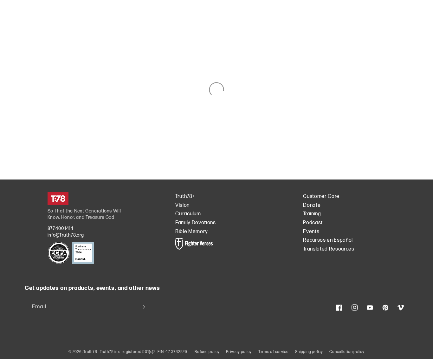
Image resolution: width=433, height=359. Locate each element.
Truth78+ (185, 196)
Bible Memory (191, 232)
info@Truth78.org (66, 235)
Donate (311, 205)
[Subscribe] (142, 307)
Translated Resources (328, 249)
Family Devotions (195, 223)
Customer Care (321, 196)
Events (311, 232)
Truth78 (90, 351)
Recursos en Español (328, 240)
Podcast (313, 223)
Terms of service (273, 351)
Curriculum (188, 214)
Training (312, 214)
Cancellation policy (347, 351)
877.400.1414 (61, 228)
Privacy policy (239, 351)
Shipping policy (309, 351)
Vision (182, 205)
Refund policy (207, 351)
